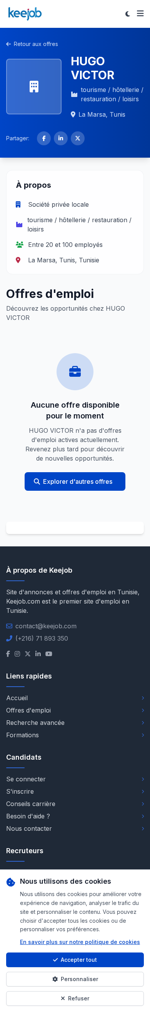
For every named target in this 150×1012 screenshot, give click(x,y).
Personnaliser (79, 979)
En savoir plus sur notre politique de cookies (80, 942)
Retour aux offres (36, 44)
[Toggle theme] (128, 14)
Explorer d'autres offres (77, 481)
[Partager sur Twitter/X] (78, 138)
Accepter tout (79, 959)
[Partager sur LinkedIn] (61, 138)
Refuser (78, 998)
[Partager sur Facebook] (44, 138)
